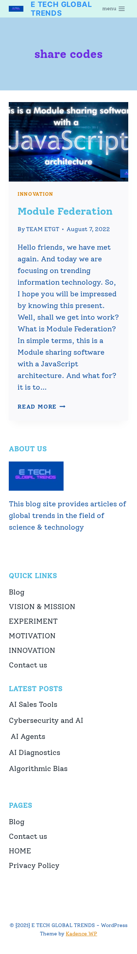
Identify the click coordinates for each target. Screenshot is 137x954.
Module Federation (65, 211)
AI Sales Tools (33, 704)
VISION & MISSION (42, 606)
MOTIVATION (32, 635)
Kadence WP (81, 934)
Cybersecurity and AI (46, 720)
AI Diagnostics (34, 752)
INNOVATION (35, 194)
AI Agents (27, 736)
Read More (41, 406)
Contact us (28, 665)
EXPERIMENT (33, 621)
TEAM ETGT (42, 229)
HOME (20, 850)
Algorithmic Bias (38, 768)
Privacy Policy (34, 865)
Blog (16, 592)
